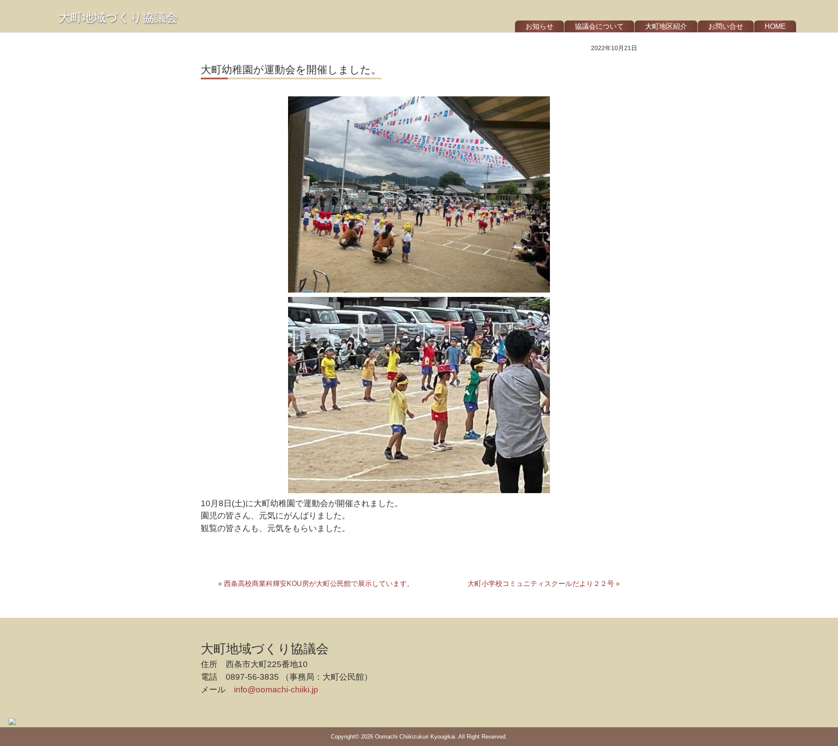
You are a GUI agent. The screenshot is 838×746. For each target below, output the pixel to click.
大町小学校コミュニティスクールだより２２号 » (543, 583)
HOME (775, 26)
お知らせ (539, 26)
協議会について (599, 26)
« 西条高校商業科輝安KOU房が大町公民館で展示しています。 (316, 583)
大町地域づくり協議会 (118, 17)
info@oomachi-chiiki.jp (276, 689)
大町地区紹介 (666, 26)
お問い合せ (725, 26)
